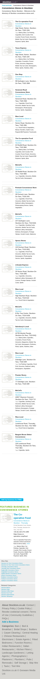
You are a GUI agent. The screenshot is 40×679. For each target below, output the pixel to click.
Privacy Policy (9, 608)
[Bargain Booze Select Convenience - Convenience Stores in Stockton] (7, 441)
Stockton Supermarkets (7, 594)
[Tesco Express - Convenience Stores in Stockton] (7, 55)
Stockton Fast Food (6, 592)
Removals (7, 663)
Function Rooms (23, 642)
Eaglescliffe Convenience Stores (10, 570)
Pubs (29, 659)
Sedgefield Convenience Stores (9, 572)
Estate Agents (23, 639)
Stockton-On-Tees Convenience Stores (12, 563)
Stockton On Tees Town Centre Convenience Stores (15, 565)
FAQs (5, 618)
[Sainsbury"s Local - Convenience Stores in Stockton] (7, 333)
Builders (33, 629)
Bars (17, 626)
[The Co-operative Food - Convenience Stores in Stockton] (6, 522)
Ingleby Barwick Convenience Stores (11, 573)
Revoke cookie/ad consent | (16, 612)
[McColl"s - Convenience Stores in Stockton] (7, 172)
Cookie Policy (24, 608)
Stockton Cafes (5, 589)
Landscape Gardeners (13, 653)
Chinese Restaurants (14, 636)
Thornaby (24, 523)
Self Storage (20, 663)
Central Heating (30, 632)
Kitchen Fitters (24, 649)
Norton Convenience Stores (8, 575)
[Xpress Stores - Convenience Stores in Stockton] (7, 247)
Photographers (19, 656)
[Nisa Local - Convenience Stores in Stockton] (7, 123)
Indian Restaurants (11, 646)
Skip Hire (33, 663)
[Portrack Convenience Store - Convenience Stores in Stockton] (7, 194)
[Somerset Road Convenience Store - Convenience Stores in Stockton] (7, 97)
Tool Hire (15, 666)
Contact (30, 605)
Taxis (7, 666)
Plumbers (20, 659)
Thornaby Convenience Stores (9, 566)
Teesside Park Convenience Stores (10, 568)
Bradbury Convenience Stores (9, 577)
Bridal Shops (20, 629)
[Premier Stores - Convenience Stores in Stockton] (7, 382)
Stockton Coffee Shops (7, 591)
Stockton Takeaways (7, 596)
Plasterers (7, 659)
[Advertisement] (20, 475)
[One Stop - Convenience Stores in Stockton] (7, 81)
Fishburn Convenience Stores (9, 578)
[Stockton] (17, 3)
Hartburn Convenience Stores (9, 580)
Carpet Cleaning (12, 632)
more (28, 543)
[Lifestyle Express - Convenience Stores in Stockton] (7, 272)
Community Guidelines (21, 615)
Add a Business (10, 622)
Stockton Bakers (5, 587)
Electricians (8, 639)
